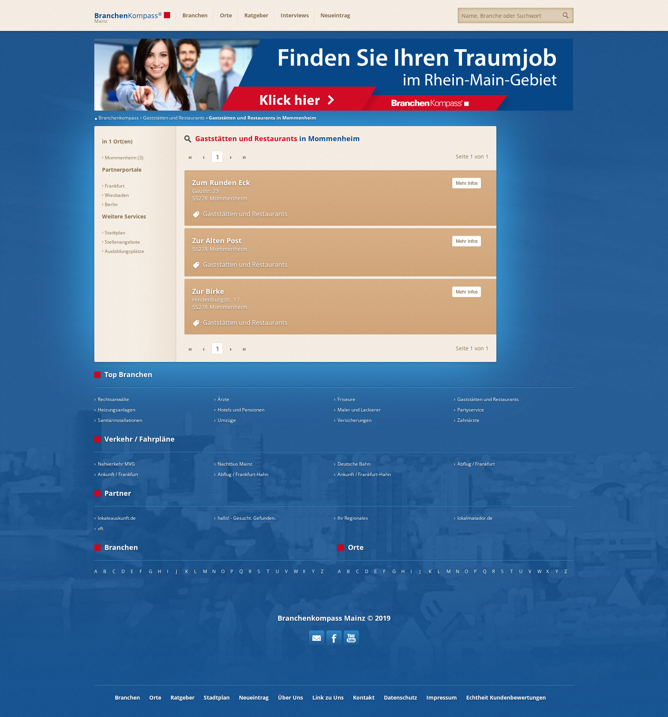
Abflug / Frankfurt (476, 464)
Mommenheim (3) (124, 157)
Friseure (346, 399)
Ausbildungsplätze (124, 251)
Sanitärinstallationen (120, 420)
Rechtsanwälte (113, 399)
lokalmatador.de (474, 518)
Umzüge (227, 420)
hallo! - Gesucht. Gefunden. (247, 518)
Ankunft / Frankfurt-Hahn (364, 474)
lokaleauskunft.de (117, 518)
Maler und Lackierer (359, 409)
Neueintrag (335, 15)
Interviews (295, 15)
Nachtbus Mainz (235, 464)
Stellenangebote (122, 242)
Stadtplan (115, 232)
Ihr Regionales (352, 518)
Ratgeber (256, 15)
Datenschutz (400, 697)
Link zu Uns (328, 697)
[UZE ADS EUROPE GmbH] (334, 75)
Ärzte (223, 399)
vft (100, 528)
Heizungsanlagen (116, 409)
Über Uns (290, 697)
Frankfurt (114, 186)
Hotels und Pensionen (241, 409)
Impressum (441, 697)
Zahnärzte (468, 420)
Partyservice (470, 409)
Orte (226, 15)
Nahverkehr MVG (116, 464)
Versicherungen (354, 420)
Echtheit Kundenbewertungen (506, 697)
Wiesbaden (117, 195)
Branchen (195, 15)
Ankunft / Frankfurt (118, 474)
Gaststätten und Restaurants (245, 214)
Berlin (111, 204)
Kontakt (364, 697)
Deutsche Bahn (353, 464)
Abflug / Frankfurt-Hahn (243, 474)
